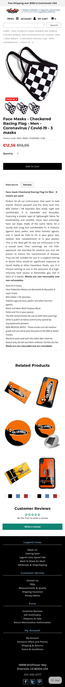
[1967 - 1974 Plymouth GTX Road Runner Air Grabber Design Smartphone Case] (47, 409)
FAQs (32, 584)
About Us (32, 549)
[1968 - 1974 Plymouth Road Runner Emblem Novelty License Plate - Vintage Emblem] (18, 489)
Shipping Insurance (32, 591)
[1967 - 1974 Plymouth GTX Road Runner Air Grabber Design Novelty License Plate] (18, 409)
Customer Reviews (32, 611)
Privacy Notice (32, 595)
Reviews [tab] (27, 184)
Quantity (8, 153)
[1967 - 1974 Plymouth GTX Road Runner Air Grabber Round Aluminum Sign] (18, 449)
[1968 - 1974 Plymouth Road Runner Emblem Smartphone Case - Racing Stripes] (47, 489)
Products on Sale (32, 618)
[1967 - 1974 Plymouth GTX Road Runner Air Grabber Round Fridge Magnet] (47, 449)
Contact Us (32, 580)
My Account (32, 638)
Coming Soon (32, 553)
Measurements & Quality (32, 588)
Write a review (32, 526)
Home (6, 31)
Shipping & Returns (32, 645)
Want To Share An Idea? (32, 561)
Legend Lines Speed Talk (32, 557)
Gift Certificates (32, 614)
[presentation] (30, 496)
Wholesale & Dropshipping (32, 564)
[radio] (10, 496)
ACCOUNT (26, 18)
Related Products (32, 365)
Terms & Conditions (32, 649)
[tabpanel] (32, 269)
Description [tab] (12, 184)
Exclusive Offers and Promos (32, 641)
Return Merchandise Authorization (32, 622)
